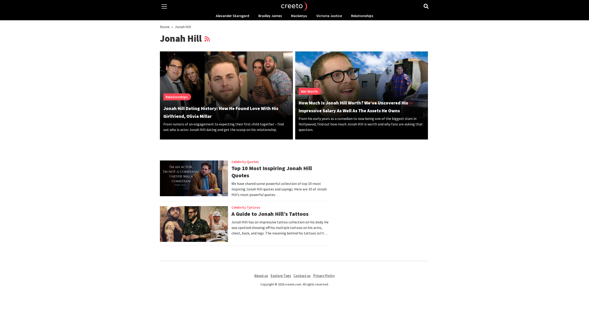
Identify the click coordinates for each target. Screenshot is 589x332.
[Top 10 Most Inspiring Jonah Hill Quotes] (194, 180)
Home (165, 26)
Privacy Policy (324, 275)
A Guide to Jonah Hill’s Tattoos (270, 213)
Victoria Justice (329, 15)
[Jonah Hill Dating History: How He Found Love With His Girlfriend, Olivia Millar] (226, 86)
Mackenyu (299, 15)
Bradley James (270, 15)
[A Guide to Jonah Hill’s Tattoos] (194, 226)
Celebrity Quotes (245, 161)
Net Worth (309, 91)
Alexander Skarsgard (232, 15)
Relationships (362, 15)
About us (261, 275)
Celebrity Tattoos (245, 207)
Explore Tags (281, 275)
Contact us (302, 275)
